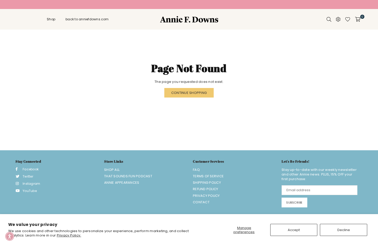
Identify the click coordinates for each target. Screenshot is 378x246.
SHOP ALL (112, 169)
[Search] (329, 19)
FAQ (196, 169)
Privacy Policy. (69, 235)
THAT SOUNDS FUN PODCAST (128, 176)
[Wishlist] (348, 19)
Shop (51, 19)
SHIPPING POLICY (207, 182)
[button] (9, 236)
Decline (343, 229)
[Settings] (338, 19)
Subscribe (294, 202)
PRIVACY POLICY (206, 195)
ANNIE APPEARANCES (121, 182)
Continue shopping (189, 92)
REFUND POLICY (205, 189)
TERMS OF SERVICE (208, 176)
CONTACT (201, 202)
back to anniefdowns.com (87, 19)
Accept (294, 229)
